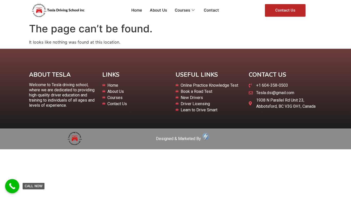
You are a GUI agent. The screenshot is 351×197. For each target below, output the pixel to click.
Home (136, 10)
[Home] (75, 143)
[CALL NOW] (12, 186)
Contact (211, 10)
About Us (158, 10)
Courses (182, 10)
